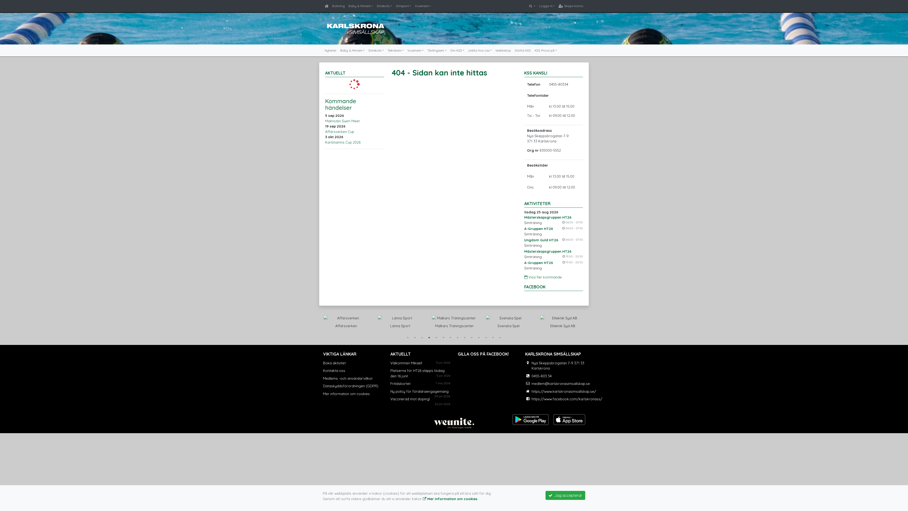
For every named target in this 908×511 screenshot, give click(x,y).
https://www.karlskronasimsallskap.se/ (564, 391)
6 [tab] (443, 337)
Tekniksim (395, 50)
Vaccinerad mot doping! (410, 399)
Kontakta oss (334, 370)
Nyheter (330, 50)
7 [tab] (450, 337)
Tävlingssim (435, 50)
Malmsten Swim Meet (342, 121)
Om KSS (456, 50)
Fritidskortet (400, 383)
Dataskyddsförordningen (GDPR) (350, 386)
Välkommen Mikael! (406, 363)
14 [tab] (500, 337)
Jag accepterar (567, 495)
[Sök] (532, 6)
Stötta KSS (523, 50)
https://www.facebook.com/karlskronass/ (567, 399)
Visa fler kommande (545, 277)
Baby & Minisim (360, 6)
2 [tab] (415, 337)
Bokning (338, 6)
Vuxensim (422, 6)
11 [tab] (478, 337)
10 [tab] (471, 337)
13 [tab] (493, 337)
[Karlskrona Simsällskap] (354, 28)
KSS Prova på (544, 50)
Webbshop (503, 50)
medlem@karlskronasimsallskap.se (561, 383)
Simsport (402, 6)
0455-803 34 (542, 376)
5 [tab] (436, 337)
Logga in (546, 6)
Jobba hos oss (478, 50)
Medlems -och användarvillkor (348, 378)
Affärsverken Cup (339, 131)
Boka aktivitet (334, 363)
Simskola (383, 6)
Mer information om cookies (346, 394)
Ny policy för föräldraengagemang (419, 391)
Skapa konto (573, 6)
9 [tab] (464, 337)
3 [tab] (422, 337)
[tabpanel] (350, 321)
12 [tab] (486, 337)
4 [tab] (429, 337)
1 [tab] (408, 337)
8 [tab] (457, 337)
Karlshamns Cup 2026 (343, 142)
